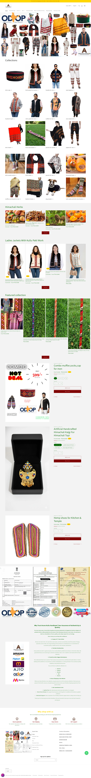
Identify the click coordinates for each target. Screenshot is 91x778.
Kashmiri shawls (29, 199)
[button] (18, 10)
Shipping (55, 373)
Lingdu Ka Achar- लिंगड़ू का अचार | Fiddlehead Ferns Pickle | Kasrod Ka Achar (35, 224)
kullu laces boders (30, 147)
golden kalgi (57, 444)
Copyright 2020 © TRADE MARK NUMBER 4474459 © (23, 775)
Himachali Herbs (70, 175)
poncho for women (50, 147)
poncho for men (50, 175)
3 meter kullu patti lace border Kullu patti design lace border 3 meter (10, 331)
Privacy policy (35, 775)
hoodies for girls (9, 119)
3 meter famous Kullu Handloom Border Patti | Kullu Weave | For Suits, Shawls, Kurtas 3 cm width (56, 339)
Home (33, 734)
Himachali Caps (35, 736)
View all (45, 232)
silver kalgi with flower (68, 447)
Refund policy (40, 775)
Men (33, 740)
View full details (77, 396)
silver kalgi (57, 447)
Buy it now (67, 391)
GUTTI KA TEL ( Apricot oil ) (10, 225)
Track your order (35, 749)
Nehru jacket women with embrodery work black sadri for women (55, 272)
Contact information (53, 775)
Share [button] (56, 396)
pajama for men (70, 147)
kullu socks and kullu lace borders (74, 199)
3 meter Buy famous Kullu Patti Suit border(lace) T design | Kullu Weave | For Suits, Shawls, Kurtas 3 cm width (34, 339)
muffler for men (50, 119)
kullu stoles (28, 175)
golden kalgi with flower (69, 444)
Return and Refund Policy (37, 745)
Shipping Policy (35, 747)
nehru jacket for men (31, 119)
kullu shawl (8, 147)
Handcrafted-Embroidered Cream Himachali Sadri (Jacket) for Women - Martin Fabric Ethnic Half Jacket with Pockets (76, 280)
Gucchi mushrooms (49, 227)
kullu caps (7, 90)
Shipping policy (61, 775)
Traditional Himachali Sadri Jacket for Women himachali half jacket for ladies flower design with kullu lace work (35, 280)
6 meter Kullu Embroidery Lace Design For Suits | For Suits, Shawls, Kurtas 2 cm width (78, 351)
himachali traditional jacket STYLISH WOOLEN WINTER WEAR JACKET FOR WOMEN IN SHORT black (14, 280)
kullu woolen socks (10, 175)
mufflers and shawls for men (12, 199)
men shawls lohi (70, 119)
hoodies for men (50, 90)
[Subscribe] (55, 760)
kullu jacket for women (31, 90)
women (33, 738)
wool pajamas (69, 90)
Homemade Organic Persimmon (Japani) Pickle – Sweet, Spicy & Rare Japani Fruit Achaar (75, 225)
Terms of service (46, 775)
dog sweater (49, 199)
